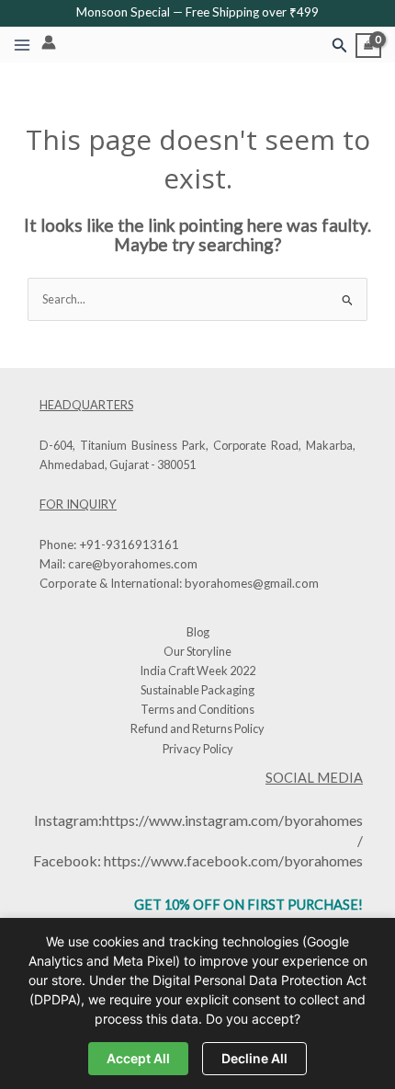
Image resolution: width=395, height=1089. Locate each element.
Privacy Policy (198, 748)
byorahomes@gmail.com (252, 583)
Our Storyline (197, 651)
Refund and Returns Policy (197, 728)
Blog (197, 632)
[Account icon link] (48, 42)
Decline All (254, 1058)
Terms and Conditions (197, 709)
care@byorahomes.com (133, 563)
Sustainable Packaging (197, 689)
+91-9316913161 (129, 544)
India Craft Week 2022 (197, 670)
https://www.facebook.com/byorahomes (233, 860)
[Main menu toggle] (22, 45)
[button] (340, 45)
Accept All (138, 1058)
